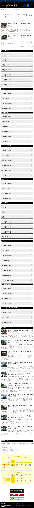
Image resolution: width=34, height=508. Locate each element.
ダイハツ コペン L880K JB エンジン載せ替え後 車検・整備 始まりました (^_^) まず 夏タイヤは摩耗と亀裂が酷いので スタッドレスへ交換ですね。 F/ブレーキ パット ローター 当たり (17, 335)
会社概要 (3, 503)
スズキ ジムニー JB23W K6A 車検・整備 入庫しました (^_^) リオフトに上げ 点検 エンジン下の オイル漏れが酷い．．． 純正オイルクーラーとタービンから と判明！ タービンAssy (17, 389)
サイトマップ (10, 503)
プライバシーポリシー (19, 503)
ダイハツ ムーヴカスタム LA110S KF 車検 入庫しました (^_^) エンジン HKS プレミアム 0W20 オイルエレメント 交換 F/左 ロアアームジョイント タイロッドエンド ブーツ (17, 421)
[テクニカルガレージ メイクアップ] (17, 492)
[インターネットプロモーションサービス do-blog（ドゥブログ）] (17, 499)
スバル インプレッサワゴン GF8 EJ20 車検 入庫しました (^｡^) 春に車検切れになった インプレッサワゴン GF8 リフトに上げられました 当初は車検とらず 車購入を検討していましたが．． (17, 30)
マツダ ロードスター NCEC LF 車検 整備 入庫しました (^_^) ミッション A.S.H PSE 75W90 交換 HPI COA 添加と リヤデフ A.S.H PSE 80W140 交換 (17, 357)
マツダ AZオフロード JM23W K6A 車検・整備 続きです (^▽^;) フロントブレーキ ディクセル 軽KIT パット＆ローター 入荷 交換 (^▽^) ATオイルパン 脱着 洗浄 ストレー (17, 378)
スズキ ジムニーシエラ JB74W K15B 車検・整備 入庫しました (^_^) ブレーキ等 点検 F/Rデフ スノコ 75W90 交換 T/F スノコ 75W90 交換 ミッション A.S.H (17, 400)
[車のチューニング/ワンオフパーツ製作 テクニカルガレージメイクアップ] (11, 5)
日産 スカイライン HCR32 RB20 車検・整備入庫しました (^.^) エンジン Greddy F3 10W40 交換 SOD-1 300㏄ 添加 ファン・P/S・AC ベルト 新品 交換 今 (17, 432)
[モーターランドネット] (17, 496)
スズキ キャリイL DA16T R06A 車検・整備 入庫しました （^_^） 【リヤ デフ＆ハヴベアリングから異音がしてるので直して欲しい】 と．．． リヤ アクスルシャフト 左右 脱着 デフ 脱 (17, 368)
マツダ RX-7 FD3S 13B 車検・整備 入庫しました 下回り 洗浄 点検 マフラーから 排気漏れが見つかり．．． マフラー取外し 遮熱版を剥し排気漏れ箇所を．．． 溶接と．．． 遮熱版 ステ (17, 411)
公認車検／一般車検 (8, 9)
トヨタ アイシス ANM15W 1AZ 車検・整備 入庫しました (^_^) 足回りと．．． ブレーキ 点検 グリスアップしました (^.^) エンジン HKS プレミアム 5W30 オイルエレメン (17, 346)
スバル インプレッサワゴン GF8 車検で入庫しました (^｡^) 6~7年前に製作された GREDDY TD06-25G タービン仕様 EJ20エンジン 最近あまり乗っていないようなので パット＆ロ (17, 42)
